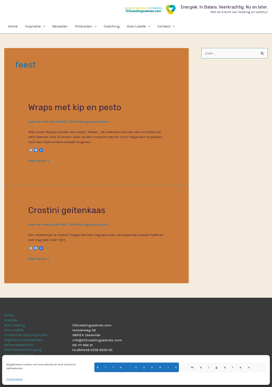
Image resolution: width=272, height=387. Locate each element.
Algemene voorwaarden (23, 340)
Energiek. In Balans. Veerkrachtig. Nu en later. (224, 7)
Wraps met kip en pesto (74, 107)
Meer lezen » (38, 160)
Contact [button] (163, 26)
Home (13, 26)
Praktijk (10, 320)
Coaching (112, 26)
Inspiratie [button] (33, 26)
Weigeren (223, 367)
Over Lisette (13, 330)
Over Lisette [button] (136, 26)
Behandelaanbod (18, 345)
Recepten (60, 26)
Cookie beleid (14, 379)
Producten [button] (83, 26)
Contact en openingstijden (26, 335)
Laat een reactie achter (47, 121)
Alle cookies (138, 367)
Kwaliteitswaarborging (22, 349)
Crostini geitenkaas (66, 210)
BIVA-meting (14, 325)
